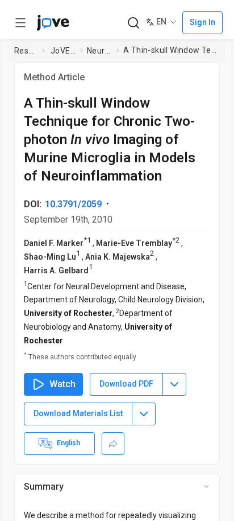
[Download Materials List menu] (144, 414)
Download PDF (126, 383)
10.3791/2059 (73, 204)
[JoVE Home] (52, 23)
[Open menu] (20, 23)
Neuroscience (99, 50)
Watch (62, 384)
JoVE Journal (63, 50)
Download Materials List (78, 413)
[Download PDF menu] (174, 384)
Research (25, 50)
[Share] (113, 443)
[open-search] (133, 23)
